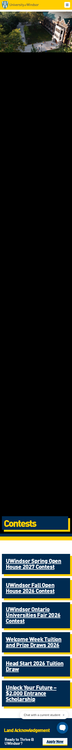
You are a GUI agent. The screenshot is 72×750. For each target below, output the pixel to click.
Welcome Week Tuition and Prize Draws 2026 (33, 641)
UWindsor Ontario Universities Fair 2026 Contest (33, 614)
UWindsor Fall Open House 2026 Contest (30, 587)
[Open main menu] (67, 5)
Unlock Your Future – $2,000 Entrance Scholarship (31, 693)
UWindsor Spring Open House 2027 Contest (33, 563)
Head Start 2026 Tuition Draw (34, 666)
